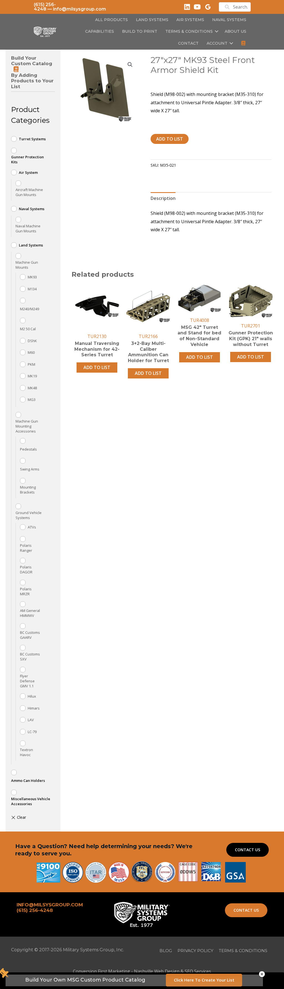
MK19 (32, 375)
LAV (31, 719)
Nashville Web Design (156, 971)
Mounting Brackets (28, 490)
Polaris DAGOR (26, 569)
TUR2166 (148, 336)
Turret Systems (32, 138)
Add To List (169, 139)
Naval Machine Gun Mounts (28, 228)
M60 (31, 352)
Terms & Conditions (189, 31)
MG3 (32, 399)
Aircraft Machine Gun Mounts (29, 192)
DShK (32, 340)
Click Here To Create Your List (204, 980)
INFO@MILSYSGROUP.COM (50, 904)
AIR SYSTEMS (190, 19)
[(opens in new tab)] (235, 872)
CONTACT (188, 43)
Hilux (32, 696)
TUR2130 (96, 336)
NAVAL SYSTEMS (229, 19)
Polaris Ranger (26, 548)
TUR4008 (199, 320)
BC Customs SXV (30, 657)
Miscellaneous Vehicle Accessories (30, 801)
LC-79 (32, 731)
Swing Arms (29, 469)
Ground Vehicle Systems (29, 515)
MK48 (32, 387)
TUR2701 (250, 326)
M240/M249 (29, 308)
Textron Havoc (26, 752)
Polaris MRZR (26, 591)
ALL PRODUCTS (111, 19)
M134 (32, 288)
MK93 (32, 276)
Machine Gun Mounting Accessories (27, 426)
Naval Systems (31, 208)
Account (217, 43)
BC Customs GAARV (30, 635)
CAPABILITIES (99, 31)
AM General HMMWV (30, 613)
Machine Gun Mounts (27, 265)
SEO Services (198, 971)
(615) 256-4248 (45, 7)
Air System (28, 172)
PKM (31, 364)
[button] (216, 31)
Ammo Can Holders (28, 780)
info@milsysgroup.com (79, 9)
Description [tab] (163, 198)
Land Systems (31, 245)
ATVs (32, 527)
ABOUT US (235, 31)
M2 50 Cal (28, 328)
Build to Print (139, 31)
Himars (34, 708)
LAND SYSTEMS (152, 19)
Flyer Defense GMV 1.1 (27, 680)
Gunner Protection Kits (27, 159)
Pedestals (28, 449)
